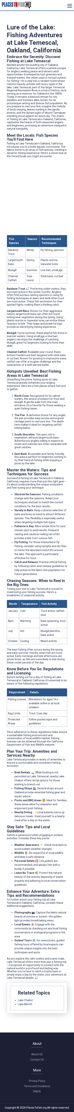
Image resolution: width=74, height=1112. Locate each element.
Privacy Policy (37, 1080)
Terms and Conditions (37, 1086)
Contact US (37, 1059)
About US (37, 1054)
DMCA (37, 1091)
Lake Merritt (25, 1004)
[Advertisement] (37, 198)
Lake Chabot (25, 1000)
